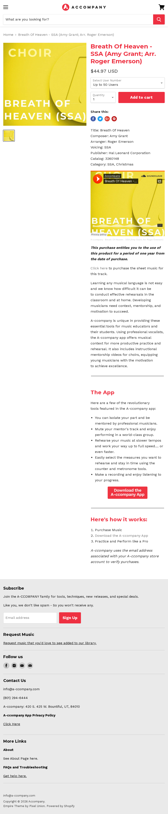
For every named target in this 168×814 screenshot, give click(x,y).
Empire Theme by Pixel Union (24, 806)
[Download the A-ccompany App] (128, 493)
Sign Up (70, 617)
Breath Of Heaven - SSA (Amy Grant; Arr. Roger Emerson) (134, 239)
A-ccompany (97, 239)
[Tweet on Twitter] (100, 118)
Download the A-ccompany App (121, 535)
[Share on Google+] (107, 118)
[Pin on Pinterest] (114, 118)
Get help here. (15, 776)
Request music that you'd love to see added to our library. (49, 643)
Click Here (11, 724)
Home (8, 35)
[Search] (159, 19)
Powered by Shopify (61, 806)
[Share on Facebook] (93, 118)
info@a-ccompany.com (19, 795)
